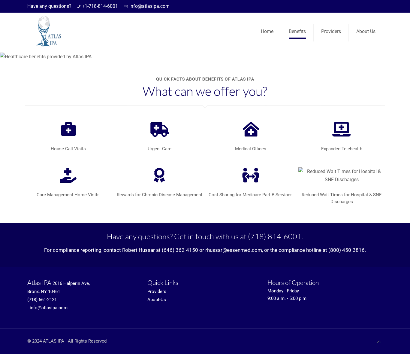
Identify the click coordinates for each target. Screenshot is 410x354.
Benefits (297, 31)
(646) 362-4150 (180, 250)
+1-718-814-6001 (100, 6)
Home (267, 31)
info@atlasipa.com (149, 6)
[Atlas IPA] (47, 31)
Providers (331, 31)
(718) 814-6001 (275, 236)
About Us (365, 31)
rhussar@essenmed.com (233, 250)
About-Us (156, 299)
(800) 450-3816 (346, 250)
